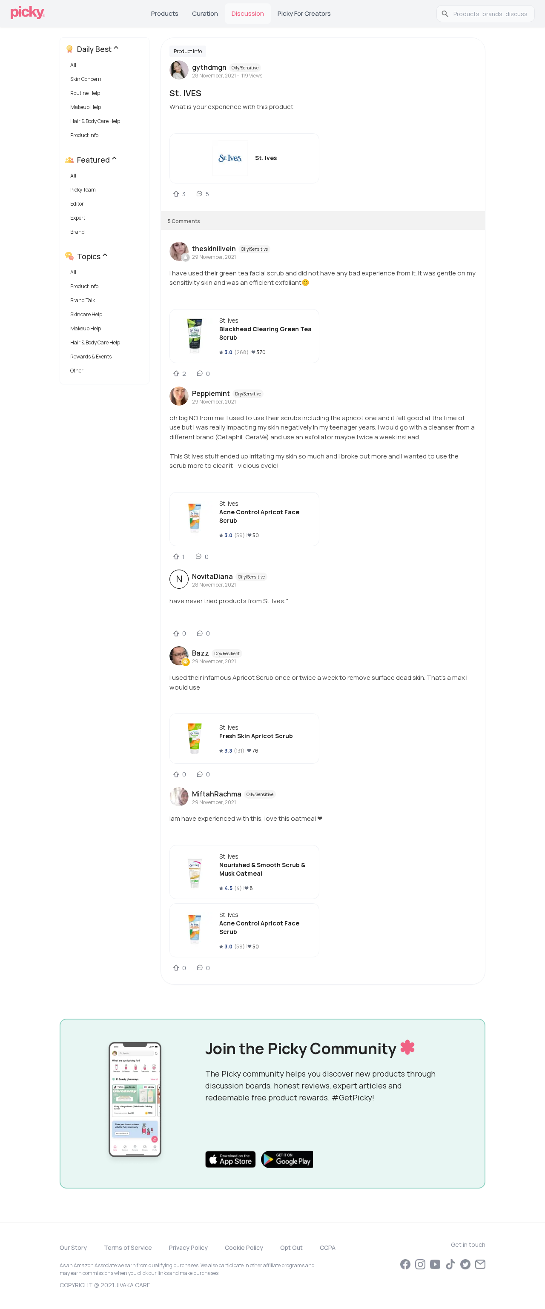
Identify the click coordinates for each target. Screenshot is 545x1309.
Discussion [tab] (248, 13)
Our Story (73, 1247)
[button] (106, 67)
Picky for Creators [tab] (304, 13)
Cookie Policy (244, 1247)
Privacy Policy (188, 1247)
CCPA (328, 1247)
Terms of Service (128, 1247)
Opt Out (291, 1247)
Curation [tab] (205, 13)
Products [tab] (164, 13)
